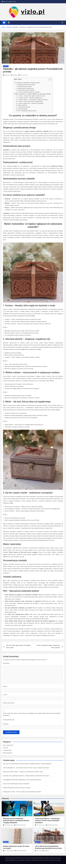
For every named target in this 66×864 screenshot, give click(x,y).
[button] (49, 80)
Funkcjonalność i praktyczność (26, 88)
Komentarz (6, 663)
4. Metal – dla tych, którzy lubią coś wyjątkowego (30, 101)
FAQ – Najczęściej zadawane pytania (27, 110)
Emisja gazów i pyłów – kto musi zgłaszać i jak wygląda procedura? (22, 791)
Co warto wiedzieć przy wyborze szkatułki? (29, 92)
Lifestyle (5, 66)
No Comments (24, 75)
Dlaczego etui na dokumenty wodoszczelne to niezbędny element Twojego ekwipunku (27, 763)
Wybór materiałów (22, 105)
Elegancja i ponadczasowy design (26, 84)
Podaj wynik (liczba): (8, 720)
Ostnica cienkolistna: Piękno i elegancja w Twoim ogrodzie (48, 646)
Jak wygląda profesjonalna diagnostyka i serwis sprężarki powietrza (22, 779)
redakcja (15, 75)
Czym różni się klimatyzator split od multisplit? (16, 783)
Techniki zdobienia (22, 109)
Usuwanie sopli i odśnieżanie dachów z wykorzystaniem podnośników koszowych (26, 775)
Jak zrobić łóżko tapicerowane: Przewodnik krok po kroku (18, 646)
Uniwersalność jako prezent (25, 86)
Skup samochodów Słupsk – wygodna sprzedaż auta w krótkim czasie (23, 771)
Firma (4, 748)
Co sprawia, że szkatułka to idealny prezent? (27, 82)
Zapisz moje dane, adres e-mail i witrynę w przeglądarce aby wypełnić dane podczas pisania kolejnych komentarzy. (31, 714)
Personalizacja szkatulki (24, 107)
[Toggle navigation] (8, 22)
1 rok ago (39, 850)
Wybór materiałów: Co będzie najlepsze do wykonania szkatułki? (33, 94)
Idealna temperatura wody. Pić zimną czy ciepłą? (16, 787)
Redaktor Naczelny (20, 825)
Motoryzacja (6, 753)
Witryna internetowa (8, 703)
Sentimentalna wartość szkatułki (26, 90)
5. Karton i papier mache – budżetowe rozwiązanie (30, 103)
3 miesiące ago (9, 825)
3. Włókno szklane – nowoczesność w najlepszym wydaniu (33, 99)
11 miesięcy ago (9, 850)
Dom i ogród (6, 745)
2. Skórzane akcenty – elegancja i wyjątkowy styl (30, 97)
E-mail (5, 695)
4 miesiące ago (41, 825)
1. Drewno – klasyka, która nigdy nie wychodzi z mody (31, 96)
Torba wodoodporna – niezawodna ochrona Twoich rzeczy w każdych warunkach (26, 768)
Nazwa (5, 686)
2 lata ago (7, 75)
